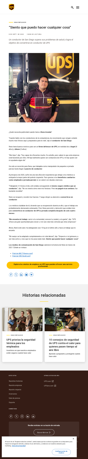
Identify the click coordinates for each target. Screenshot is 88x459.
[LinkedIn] (28, 417)
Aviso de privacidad (19, 446)
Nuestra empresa (15, 385)
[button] (73, 7)
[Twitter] (16, 417)
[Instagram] (22, 417)
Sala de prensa (14, 398)
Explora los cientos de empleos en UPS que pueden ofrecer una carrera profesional (43, 265)
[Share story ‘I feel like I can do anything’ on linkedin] (21, 274)
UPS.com (49, 381)
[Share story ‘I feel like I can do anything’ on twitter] (16, 274)
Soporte (12, 402)
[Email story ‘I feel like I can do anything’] (26, 274)
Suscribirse (43, 433)
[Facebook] (11, 417)
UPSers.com (50, 386)
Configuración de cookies (61, 452)
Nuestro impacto (15, 390)
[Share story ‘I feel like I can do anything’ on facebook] (11, 274)
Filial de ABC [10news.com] (22, 253)
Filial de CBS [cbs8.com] (21, 256)
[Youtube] (33, 417)
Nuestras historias (16, 381)
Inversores (13, 394)
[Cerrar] (73, 438)
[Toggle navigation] (77, 7)
